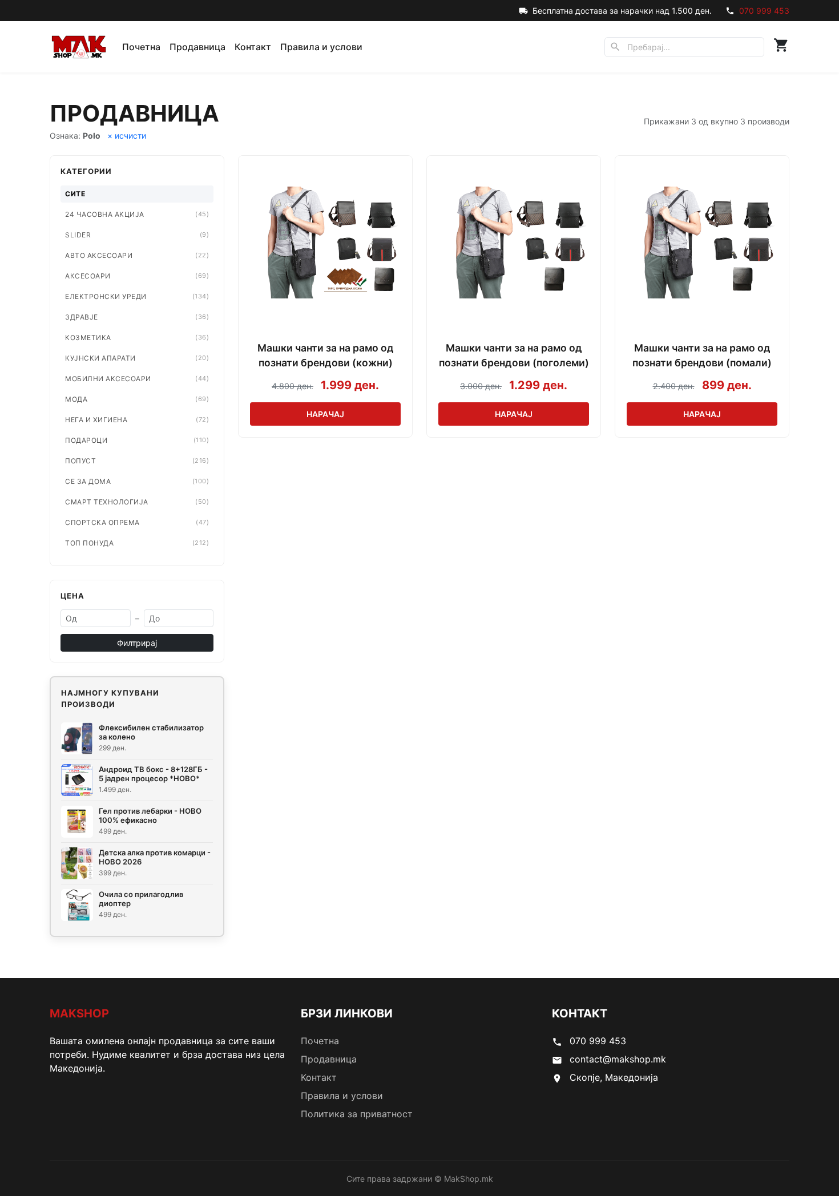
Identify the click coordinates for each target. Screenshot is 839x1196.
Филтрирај (137, 643)
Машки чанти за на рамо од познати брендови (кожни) (325, 355)
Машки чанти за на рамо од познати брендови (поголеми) (514, 355)
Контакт (253, 46)
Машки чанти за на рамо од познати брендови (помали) (702, 355)
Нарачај (325, 414)
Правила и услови (321, 46)
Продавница (197, 46)
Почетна (141, 46)
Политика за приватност (357, 1114)
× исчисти (126, 135)
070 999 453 (764, 10)
